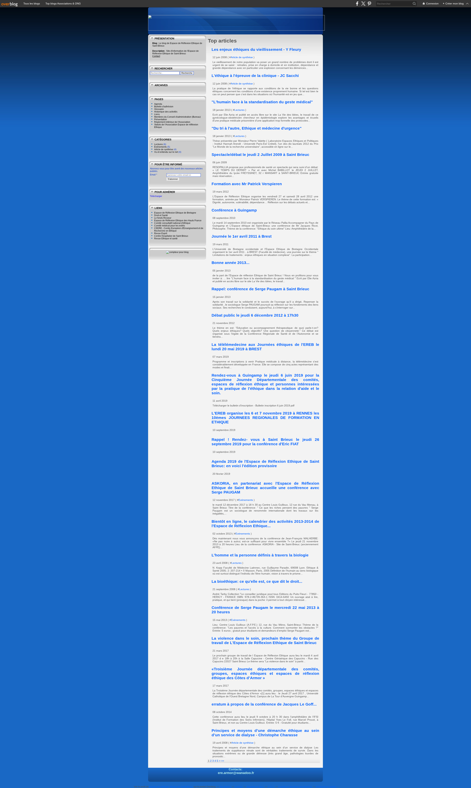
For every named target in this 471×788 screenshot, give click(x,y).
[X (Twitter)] (363, 3)
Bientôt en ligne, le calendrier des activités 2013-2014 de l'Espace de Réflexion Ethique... (265, 523)
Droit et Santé (161, 215)
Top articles (225, 786)
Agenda (158, 104)
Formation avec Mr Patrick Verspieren (247, 184)
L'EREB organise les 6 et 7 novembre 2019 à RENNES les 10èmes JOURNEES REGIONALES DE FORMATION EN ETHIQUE (265, 417)
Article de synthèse (163, 149)
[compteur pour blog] (177, 252)
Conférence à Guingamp (234, 210)
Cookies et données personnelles (295, 786)
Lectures (158, 144)
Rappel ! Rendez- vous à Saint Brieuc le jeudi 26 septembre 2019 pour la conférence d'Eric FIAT (265, 441)
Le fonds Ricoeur (162, 218)
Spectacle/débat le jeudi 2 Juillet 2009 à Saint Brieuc (260, 154)
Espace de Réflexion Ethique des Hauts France (177, 220)
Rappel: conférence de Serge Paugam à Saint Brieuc (260, 289)
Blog (154, 43)
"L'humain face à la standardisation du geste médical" (262, 102)
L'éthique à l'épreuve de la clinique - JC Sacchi (255, 75)
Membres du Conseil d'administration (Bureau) (177, 117)
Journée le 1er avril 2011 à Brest (242, 236)
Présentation (160, 119)
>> (222, 760)
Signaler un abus (255, 786)
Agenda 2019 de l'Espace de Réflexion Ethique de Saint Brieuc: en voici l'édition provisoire (265, 463)
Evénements (160, 147)
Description (158, 51)
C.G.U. (271, 786)
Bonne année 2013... (230, 262)
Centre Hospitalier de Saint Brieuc (171, 236)
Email (153, 174)
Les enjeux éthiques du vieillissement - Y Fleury (256, 49)
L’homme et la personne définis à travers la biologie (260, 555)
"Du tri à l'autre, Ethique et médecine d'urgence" (257, 128)
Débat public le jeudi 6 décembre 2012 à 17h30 (255, 315)
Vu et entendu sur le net (166, 152)
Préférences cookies (326, 786)
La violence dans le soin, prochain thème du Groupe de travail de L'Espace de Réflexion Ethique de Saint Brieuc (265, 640)
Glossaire (159, 109)
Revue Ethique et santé (166, 238)
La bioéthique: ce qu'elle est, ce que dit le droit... (257, 581)
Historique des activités (165, 111)
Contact (156, 56)
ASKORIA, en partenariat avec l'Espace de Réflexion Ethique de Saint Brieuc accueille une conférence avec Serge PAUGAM (265, 487)
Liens (157, 114)
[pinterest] (369, 3)
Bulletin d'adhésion (163, 106)
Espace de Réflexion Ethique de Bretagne (175, 212)
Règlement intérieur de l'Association (172, 122)
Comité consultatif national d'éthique (172, 223)
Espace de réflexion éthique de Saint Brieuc (171, 786)
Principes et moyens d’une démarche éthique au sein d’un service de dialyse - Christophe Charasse (265, 732)
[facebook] (357, 3)
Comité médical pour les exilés (169, 225)
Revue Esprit (160, 233)
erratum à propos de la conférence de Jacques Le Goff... (264, 704)
